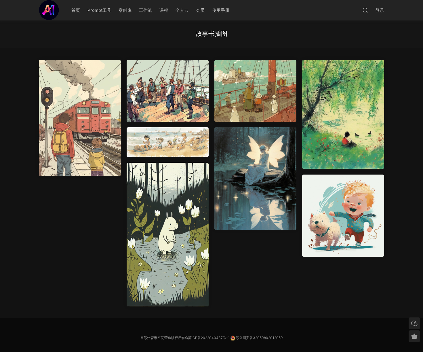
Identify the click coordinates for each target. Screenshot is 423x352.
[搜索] (365, 10)
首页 (75, 10)
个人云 (182, 10)
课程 (163, 10)
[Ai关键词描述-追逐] (343, 216)
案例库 (125, 10)
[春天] (343, 114)
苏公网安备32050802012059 (259, 338)
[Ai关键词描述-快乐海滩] (168, 142)
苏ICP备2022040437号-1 (209, 338)
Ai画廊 (49, 10)
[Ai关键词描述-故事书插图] (168, 234)
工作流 (145, 10)
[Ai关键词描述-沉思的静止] (255, 178)
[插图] (255, 91)
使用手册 (220, 10)
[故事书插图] (168, 91)
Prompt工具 (99, 10)
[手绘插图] (80, 118)
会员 (200, 10)
